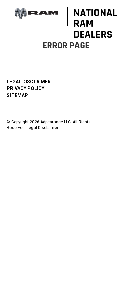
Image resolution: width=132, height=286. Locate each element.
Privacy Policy (25, 88)
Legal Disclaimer (29, 81)
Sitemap (17, 95)
